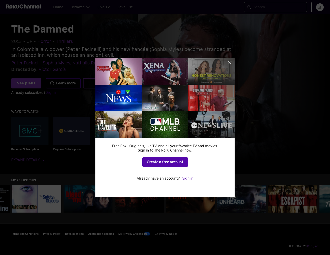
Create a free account (165, 162)
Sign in (187, 178)
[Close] (229, 62)
